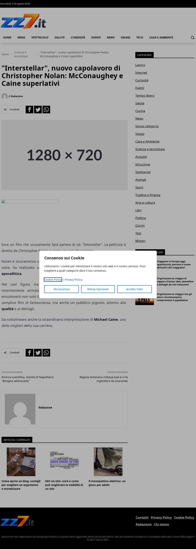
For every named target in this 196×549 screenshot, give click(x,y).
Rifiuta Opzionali (98, 289)
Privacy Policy (73, 279)
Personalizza (62, 289)
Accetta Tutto (134, 289)
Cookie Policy (53, 279)
